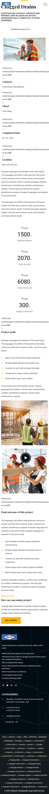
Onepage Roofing (34, 764)
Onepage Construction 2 (30, 760)
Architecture (19, 752)
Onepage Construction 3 (17, 764)
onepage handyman (9, 775)
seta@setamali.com (13, 716)
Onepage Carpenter (40, 775)
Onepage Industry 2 (34, 771)
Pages (19, 737)
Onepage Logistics (24, 775)
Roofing (22, 744)
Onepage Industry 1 (17, 767)
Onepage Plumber (32, 767)
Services (12, 737)
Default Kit (33, 737)
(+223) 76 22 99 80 (13, 710)
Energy (28, 752)
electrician (31, 756)
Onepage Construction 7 (11, 787)
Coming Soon (42, 756)
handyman (31, 748)
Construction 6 (10, 748)
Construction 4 (38, 752)
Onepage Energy (33, 779)
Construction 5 (7, 756)
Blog (25, 737)
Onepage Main (15, 760)
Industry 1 (30, 744)
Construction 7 (20, 756)
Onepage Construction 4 (14, 783)
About (4, 737)
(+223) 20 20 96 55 (13, 708)
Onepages (18, 741)
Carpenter (9, 752)
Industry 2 (21, 748)
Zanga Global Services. (36, 791)
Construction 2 (39, 741)
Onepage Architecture (17, 779)
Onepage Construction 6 (16, 771)
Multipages (43, 737)
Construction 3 (11, 744)
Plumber (40, 744)
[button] (6, 49)
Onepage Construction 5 (34, 783)
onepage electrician (29, 787)
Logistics (40, 748)
